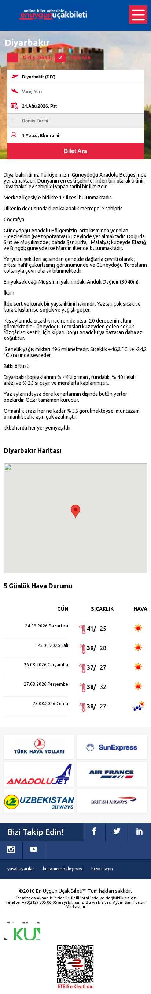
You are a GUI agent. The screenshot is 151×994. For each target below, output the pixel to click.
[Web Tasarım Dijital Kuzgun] (22, 931)
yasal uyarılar (20, 868)
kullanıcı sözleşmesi (63, 868)
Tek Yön (80, 57)
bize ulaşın (102, 868)
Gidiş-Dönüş (38, 57)
